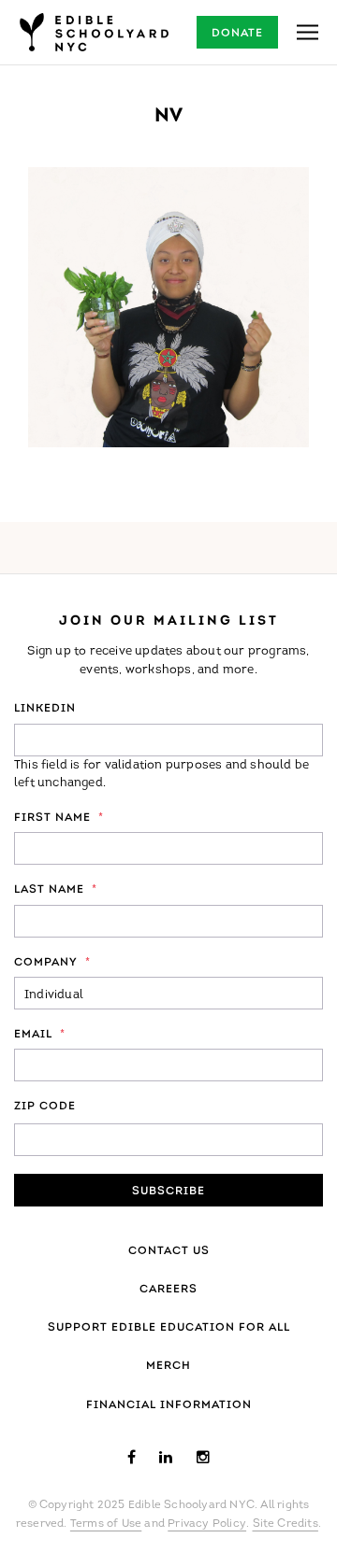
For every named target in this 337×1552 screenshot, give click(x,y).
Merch (168, 1366)
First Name (59, 818)
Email (40, 1034)
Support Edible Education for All (169, 1327)
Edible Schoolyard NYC (93, 32)
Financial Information (169, 1405)
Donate (237, 33)
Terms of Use (105, 1524)
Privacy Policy (207, 1524)
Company (52, 962)
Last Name (55, 890)
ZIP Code (45, 1106)
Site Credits (285, 1524)
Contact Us (169, 1251)
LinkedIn (45, 708)
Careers (168, 1289)
